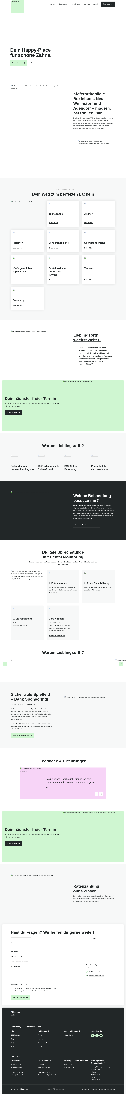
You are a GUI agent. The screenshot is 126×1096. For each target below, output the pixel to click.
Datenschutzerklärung (32, 991)
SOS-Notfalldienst (16, 1035)
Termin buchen (108, 4)
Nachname (14, 951)
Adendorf (83, 350)
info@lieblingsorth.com (19, 1075)
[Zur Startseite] (17, 6)
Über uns (40, 1035)
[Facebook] (93, 1035)
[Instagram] (97, 1035)
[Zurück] (5, 664)
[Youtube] (101, 1035)
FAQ (12, 1043)
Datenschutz (85, 1089)
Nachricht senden (19, 997)
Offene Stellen (68, 1035)
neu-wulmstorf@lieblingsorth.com (49, 1075)
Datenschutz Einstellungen (107, 1089)
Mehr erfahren (53, 222)
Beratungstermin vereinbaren (85, 525)
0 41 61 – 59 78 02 (17, 1072)
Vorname (14, 943)
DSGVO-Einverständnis (19, 985)
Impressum (94, 1089)
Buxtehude (41, 1039)
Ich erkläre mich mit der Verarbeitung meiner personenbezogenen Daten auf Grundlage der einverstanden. (36, 990)
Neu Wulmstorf (42, 1043)
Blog (12, 1039)
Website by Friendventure (55, 1089)
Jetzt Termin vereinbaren (57, 635)
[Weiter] (121, 664)
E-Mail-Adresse (16, 957)
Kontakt (13, 1047)
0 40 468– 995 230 (44, 1072)
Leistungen (33, 63)
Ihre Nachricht (15, 966)
